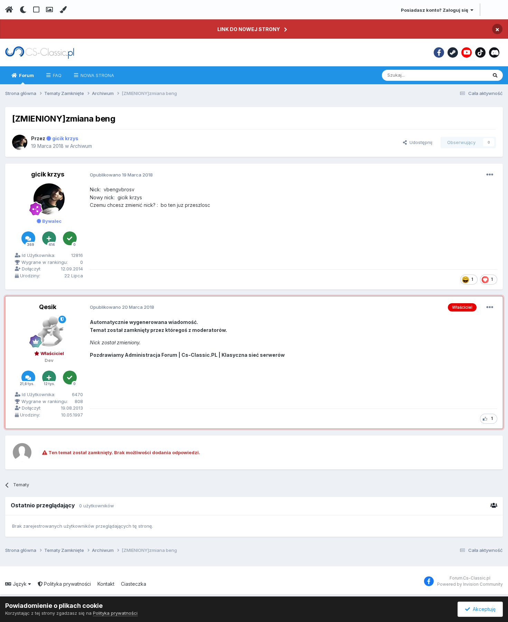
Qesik (47, 306)
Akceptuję (483, 609)
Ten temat (467, 75)
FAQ (56, 75)
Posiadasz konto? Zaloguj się (435, 10)
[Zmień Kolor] (63, 9)
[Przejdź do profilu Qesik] (49, 331)
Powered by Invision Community (470, 584)
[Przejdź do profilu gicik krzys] (19, 142)
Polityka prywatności (67, 584)
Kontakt (105, 584)
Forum (26, 75)
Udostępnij (419, 142)
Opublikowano (121, 175)
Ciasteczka (133, 584)
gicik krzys (47, 174)
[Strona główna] (9, 10)
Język (19, 584)
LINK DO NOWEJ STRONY (248, 29)
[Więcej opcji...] (489, 175)
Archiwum (81, 146)
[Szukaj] (495, 75)
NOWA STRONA (96, 75)
